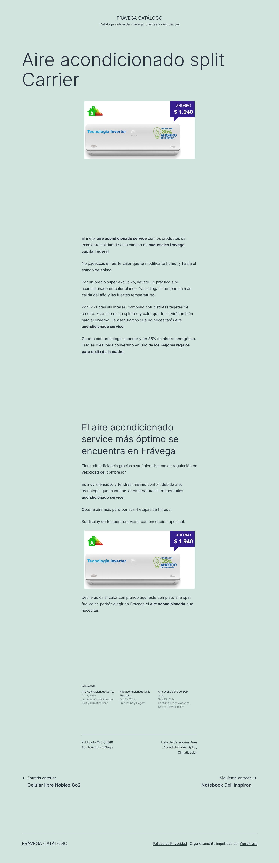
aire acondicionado (167, 604)
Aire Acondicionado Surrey (98, 691)
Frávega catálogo (139, 18)
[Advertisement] (60, 201)
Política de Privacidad (170, 844)
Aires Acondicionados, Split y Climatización (180, 747)
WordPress (248, 844)
